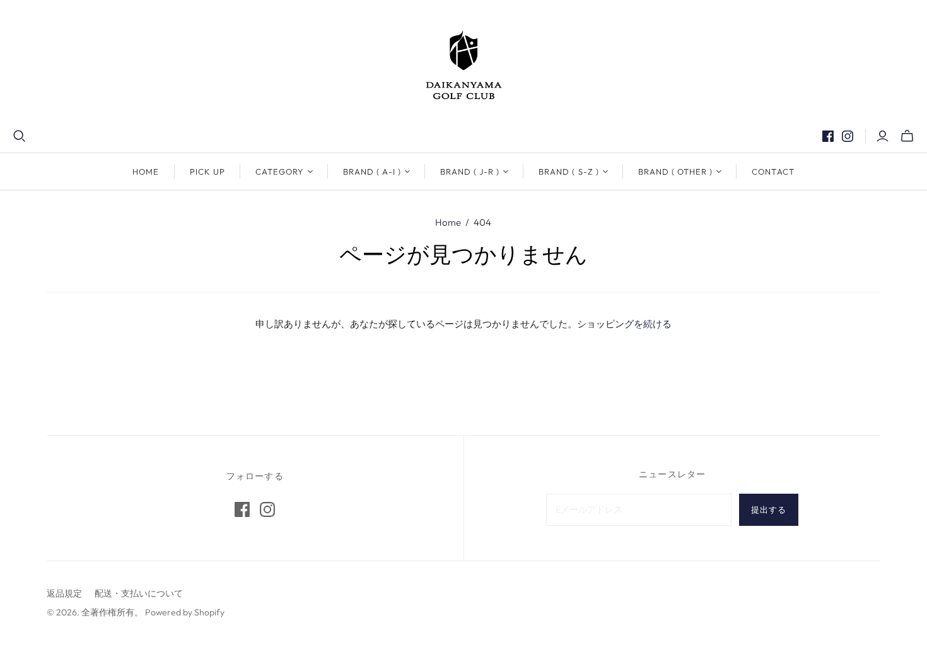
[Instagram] (847, 136)
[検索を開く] (19, 136)
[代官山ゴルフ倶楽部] (463, 64)
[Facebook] (828, 136)
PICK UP (207, 171)
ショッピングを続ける (624, 324)
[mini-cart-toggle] (907, 136)
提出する (768, 509)
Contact (773, 171)
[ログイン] (882, 136)
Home (145, 171)
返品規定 (64, 593)
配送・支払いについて (139, 593)
